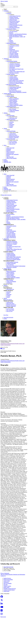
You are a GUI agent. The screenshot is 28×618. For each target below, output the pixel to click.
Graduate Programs (13, 17)
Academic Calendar (13, 54)
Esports (11, 127)
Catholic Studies (13, 102)
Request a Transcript (13, 137)
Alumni (5, 128)
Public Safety (6, 587)
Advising (11, 47)
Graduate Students (10, 74)
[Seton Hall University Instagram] (2, 614)
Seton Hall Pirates (10, 115)
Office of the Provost (14, 57)
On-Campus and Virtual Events (16, 69)
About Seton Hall (10, 147)
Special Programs (13, 23)
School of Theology (13, 103)
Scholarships (12, 67)
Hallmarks (8, 149)
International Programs (14, 27)
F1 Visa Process (12, 89)
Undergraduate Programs (15, 16)
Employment (6, 591)
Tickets (10, 123)
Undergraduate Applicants (15, 87)
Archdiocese (12, 111)
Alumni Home (12, 133)
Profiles (5, 318)
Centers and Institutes (14, 50)
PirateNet (5, 160)
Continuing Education (14, 18)
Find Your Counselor (14, 72)
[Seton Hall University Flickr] (2, 610)
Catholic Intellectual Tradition (16, 105)
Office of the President (11, 158)
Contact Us (3, 575)
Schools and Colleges (11, 28)
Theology (11, 41)
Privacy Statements (5, 573)
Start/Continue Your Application (16, 80)
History (8, 155)
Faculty (11, 48)
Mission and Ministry (14, 98)
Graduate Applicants (13, 88)
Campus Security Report (9, 589)
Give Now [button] (5, 315)
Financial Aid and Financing (15, 81)
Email (3, 348)
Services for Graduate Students (16, 83)
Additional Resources (11, 43)
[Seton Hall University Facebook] (2, 597)
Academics (5, 10)
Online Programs (13, 19)
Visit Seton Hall (9, 156)
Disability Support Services (9, 588)
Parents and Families (8, 579)
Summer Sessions (13, 26)
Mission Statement (10, 151)
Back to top (3, 616)
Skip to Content (4, 1)
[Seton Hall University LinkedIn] (2, 604)
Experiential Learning (14, 45)
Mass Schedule (12, 109)
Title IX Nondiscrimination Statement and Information (13, 574)
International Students (11, 84)
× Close (2, 5)
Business (11, 32)
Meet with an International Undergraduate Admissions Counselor (17, 91)
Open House (12, 70)
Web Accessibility (7, 583)
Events (5, 159)
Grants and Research (14, 56)
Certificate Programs (13, 22)
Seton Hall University (8, 317)
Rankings (8, 150)
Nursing (11, 40)
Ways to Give (12, 144)
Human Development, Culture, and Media (15, 219)
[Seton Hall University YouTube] (2, 607)
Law (10, 39)
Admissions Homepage (14, 63)
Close (5, 9)
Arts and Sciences (13, 31)
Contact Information (13, 79)
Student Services (10, 153)
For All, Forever (13, 141)
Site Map (5, 584)
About (4, 145)
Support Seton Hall (10, 138)
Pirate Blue (11, 124)
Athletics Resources (10, 119)
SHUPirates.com (13, 118)
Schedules (11, 122)
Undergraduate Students (11, 61)
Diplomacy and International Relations (18, 34)
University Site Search (8, 190)
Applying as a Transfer (14, 66)
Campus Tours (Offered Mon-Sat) (17, 71)
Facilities (11, 125)
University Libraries (13, 53)
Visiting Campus (7, 586)
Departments (12, 49)
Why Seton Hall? (13, 142)
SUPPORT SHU (7, 162)
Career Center (6, 580)
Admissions (6, 58)
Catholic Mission (7, 93)
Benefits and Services (14, 136)
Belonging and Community (12, 154)
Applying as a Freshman (14, 65)
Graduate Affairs (13, 76)
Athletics (5, 113)
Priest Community (13, 101)
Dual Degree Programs (14, 21)
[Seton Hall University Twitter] (2, 600)
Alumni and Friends (10, 131)
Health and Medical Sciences (15, 35)
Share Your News (13, 135)
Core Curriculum (13, 52)
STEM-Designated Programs (15, 25)
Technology (6, 582)
